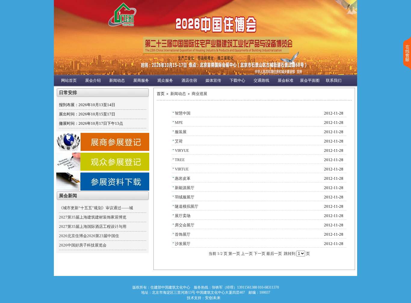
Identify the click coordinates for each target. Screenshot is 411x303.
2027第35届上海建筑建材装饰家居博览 (92, 217)
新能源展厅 (184, 187)
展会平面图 (310, 80)
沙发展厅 (182, 243)
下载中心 (237, 80)
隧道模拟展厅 (186, 206)
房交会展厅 (184, 225)
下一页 (259, 253)
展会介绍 (93, 80)
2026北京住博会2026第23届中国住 (89, 236)
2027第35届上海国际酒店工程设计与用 (92, 226)
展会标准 (285, 80)
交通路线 (261, 80)
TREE (180, 160)
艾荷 (179, 141)
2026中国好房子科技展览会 (83, 245)
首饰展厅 (182, 234)
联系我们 (333, 80)
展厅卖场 (182, 215)
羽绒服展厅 (184, 197)
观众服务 (165, 80)
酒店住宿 (189, 80)
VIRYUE (182, 150)
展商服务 (141, 80)
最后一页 (274, 253)
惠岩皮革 (182, 178)
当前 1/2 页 (218, 253)
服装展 (181, 132)
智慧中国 (182, 113)
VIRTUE (182, 169)
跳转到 (289, 253)
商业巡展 (199, 93)
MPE (179, 122)
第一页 (234, 253)
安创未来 (213, 297)
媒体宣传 (213, 80)
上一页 (247, 253)
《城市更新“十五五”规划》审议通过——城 (96, 208)
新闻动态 (117, 80)
